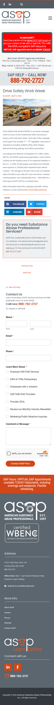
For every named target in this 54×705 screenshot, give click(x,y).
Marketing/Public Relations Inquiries (28, 416)
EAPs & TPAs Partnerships (23, 379)
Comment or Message (18, 424)
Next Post (27, 273)
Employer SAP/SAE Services (24, 371)
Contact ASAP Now (20, 463)
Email (9, 335)
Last (32, 329)
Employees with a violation (23, 386)
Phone (10, 351)
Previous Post (27, 266)
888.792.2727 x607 (13, 251)
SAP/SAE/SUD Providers (22, 394)
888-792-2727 (27, 80)
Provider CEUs (17, 401)
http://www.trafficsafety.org (35, 190)
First (8, 329)
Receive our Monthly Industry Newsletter (30, 409)
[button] (21, 4)
